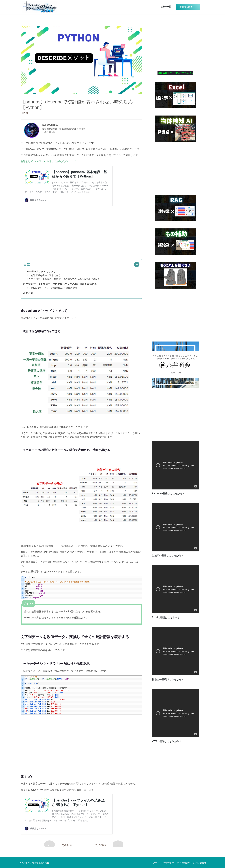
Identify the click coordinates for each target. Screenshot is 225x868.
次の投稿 (107, 844)
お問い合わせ (199, 862)
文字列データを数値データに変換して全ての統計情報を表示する (61, 284)
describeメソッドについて (40, 271)
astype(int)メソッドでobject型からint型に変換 (54, 288)
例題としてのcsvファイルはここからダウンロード (48, 161)
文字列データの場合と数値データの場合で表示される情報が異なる (65, 279)
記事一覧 (166, 6)
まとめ (29, 293)
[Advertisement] (81, 231)
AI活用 (24, 113)
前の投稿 (59, 844)
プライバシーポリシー (163, 862)
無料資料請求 (183, 862)
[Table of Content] (137, 264)
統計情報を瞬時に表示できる (46, 275)
